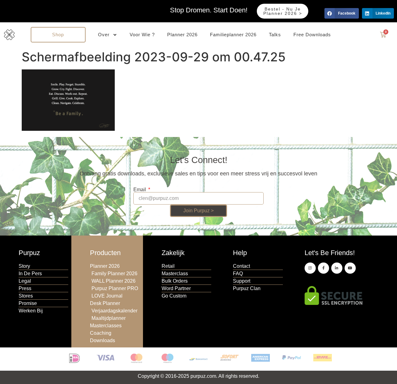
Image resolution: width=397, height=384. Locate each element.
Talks (275, 34)
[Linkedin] (336, 268)
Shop (58, 34)
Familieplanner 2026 (233, 34)
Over (103, 34)
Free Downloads (312, 34)
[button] (341, 13)
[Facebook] (323, 268)
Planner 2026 (182, 34)
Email (140, 189)
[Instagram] (310, 268)
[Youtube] (350, 268)
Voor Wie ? (142, 34)
